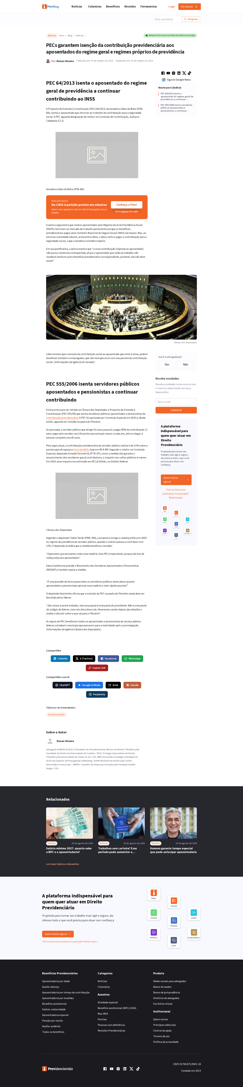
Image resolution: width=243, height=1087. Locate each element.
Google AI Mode (91, 685)
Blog (70, 35)
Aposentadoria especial (55, 1015)
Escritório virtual (162, 1003)
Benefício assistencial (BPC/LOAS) (117, 1008)
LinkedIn (63, 658)
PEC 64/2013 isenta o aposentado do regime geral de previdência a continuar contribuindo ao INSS (177, 96)
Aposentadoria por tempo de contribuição (66, 992)
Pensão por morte (52, 1020)
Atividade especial (108, 1002)
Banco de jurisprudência (166, 992)
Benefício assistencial (54, 1003)
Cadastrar (176, 410)
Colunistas (94, 6)
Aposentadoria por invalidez (58, 998)
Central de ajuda (162, 1030)
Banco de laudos (162, 986)
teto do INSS (81, 449)
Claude (134, 685)
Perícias (102, 1019)
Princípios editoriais (164, 1025)
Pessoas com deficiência (111, 1025)
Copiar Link (98, 668)
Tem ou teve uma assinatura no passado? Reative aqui (175, 493)
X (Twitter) (86, 658)
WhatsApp (135, 658)
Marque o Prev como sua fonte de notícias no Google (172, 35)
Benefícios (113, 6)
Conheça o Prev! (126, 205)
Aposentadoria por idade (56, 981)
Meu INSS (103, 1013)
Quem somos (160, 1019)
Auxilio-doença (50, 986)
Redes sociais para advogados (169, 981)
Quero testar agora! (170, 480)
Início (61, 35)
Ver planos (187, 6)
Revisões (130, 6)
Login (171, 6)
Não (185, 364)
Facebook (110, 658)
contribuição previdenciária (62, 418)
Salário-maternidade (54, 1009)
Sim (167, 364)
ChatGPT (65, 685)
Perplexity (99, 694)
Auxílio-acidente (51, 1026)
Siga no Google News (179, 80)
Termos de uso (161, 1036)
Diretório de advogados (166, 998)
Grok (115, 685)
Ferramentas (149, 6)
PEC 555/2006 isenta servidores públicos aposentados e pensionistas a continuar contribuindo (176, 108)
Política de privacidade (166, 1041)
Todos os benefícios (53, 1031)
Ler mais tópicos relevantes (62, 864)
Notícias (77, 6)
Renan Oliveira (65, 61)
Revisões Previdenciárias (111, 1030)
